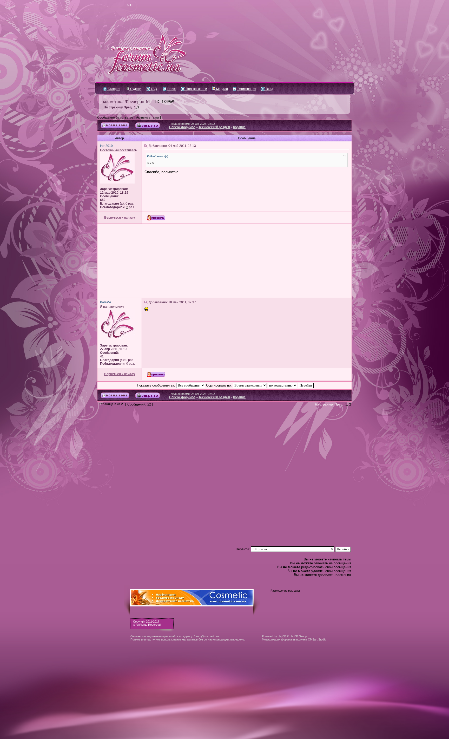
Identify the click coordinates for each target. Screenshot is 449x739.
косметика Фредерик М (126, 101)
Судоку (135, 89)
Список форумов (182, 127)
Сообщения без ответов (115, 117)
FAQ (153, 89)
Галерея (113, 89)
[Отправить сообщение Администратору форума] (114, 5)
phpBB (282, 636)
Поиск (171, 89)
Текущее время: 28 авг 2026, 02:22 (192, 123)
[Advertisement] (224, 260)
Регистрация (246, 89)
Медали (221, 89)
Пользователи (196, 89)
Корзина (239, 127)
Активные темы (147, 117)
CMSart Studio (317, 639)
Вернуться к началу (119, 217)
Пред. (128, 107)
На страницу (113, 107)
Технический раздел (214, 127)
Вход (269, 89)
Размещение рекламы (285, 590)
